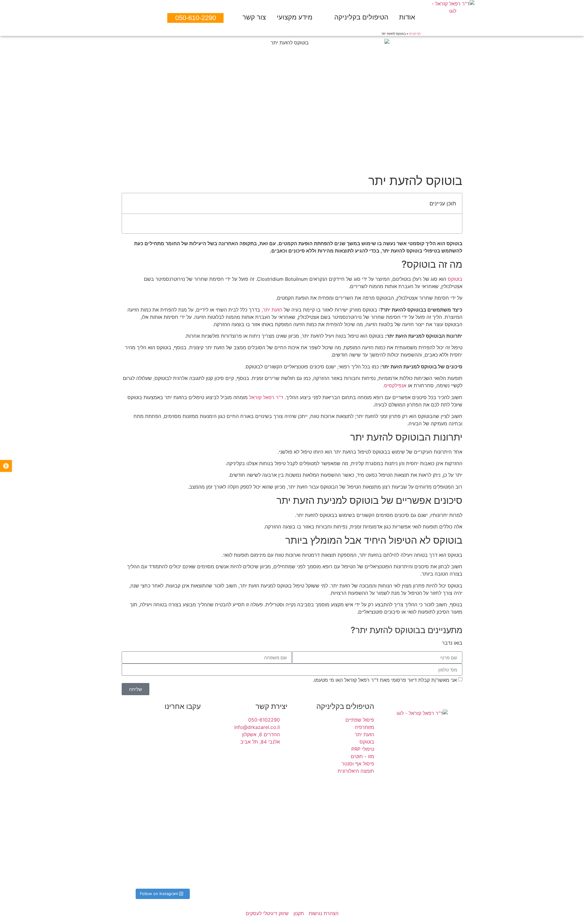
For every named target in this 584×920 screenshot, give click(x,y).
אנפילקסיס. (394, 385)
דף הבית (415, 33)
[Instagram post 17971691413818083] (162, 733)
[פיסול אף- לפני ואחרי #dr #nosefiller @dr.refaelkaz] (189, 738)
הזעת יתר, (272, 310)
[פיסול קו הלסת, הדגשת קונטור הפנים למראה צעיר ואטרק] (135, 760)
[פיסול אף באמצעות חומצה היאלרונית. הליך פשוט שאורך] (189, 843)
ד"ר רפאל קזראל (266, 397)
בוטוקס (455, 279)
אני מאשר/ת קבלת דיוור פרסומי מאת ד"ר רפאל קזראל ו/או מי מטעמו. (385, 680)
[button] (130, 203)
